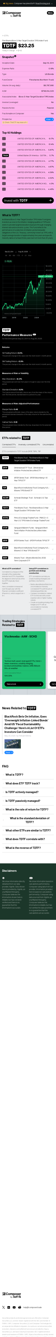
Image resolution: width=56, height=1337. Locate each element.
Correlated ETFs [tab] (9, 444)
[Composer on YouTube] (14, 1307)
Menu (50, 13)
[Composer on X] (3, 1307)
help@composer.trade (32, 1307)
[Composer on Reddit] (19, 1307)
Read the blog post (42, 3)
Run (9, 261)
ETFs (6, 35)
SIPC (10, 1323)
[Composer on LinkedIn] (8, 1307)
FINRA (4, 1323)
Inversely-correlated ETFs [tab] (29, 444)
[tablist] (28, 444)
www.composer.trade (12, 313)
